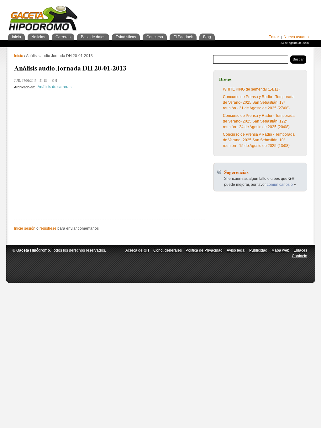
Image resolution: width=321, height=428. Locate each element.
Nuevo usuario (296, 37)
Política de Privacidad (204, 250)
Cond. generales (167, 250)
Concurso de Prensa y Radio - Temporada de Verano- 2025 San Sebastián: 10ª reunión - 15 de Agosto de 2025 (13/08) (259, 140)
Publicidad (258, 250)
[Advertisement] (235, 12)
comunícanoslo (280, 184)
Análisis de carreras (54, 87)
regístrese (47, 228)
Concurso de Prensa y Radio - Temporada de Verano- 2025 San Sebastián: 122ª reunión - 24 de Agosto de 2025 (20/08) (259, 121)
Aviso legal (236, 250)
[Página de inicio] (43, 19)
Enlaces (300, 250)
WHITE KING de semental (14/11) (251, 89)
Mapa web (280, 250)
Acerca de (137, 250)
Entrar (274, 37)
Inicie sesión (24, 228)
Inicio (18, 56)
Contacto (299, 256)
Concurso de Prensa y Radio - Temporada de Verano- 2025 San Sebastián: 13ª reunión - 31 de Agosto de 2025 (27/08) (259, 102)
